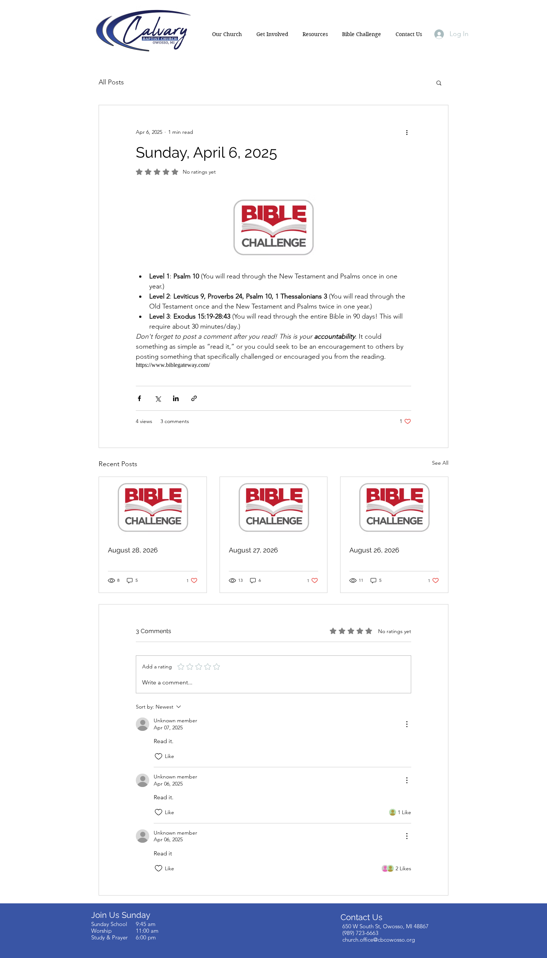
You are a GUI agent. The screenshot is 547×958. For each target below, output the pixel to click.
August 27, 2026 (253, 550)
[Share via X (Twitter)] (157, 398)
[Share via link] (194, 398)
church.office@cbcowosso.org (378, 939)
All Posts (111, 82)
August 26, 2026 (374, 550)
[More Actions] (406, 724)
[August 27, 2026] (273, 507)
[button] (227, 34)
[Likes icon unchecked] (158, 756)
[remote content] (273, 365)
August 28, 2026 (133, 550)
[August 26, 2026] (394, 507)
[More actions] (406, 132)
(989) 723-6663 (360, 932)
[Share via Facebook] (139, 398)
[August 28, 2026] (153, 507)
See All (440, 462)
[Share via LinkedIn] (175, 398)
